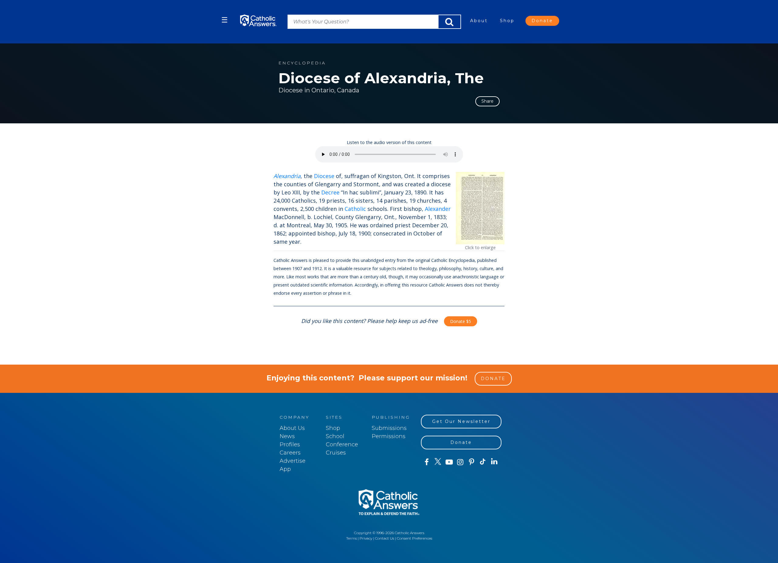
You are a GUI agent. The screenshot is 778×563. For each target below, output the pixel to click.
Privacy (366, 538)
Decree (330, 192)
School (335, 436)
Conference (342, 444)
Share (487, 101)
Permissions (388, 436)
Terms (351, 538)
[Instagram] (460, 462)
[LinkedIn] (494, 462)
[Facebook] (426, 462)
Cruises (336, 452)
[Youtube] (449, 462)
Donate (542, 20)
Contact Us (384, 538)
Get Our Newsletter (461, 421)
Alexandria (287, 176)
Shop (507, 20)
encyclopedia (302, 63)
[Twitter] (437, 462)
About (479, 20)
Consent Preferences (414, 538)
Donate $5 (460, 321)
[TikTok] (482, 462)
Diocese (324, 176)
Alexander (438, 208)
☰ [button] (224, 19)
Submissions (389, 428)
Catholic (355, 208)
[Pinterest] (471, 462)
